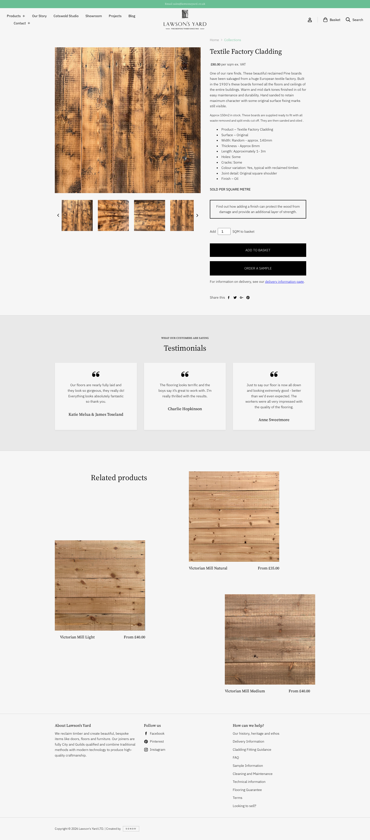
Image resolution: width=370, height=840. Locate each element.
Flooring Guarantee (247, 790)
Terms (237, 797)
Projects (115, 16)
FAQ (236, 757)
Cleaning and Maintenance (253, 773)
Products (14, 16)
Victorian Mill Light (77, 637)
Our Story (39, 16)
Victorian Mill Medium (245, 691)
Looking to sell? (244, 806)
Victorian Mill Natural (208, 568)
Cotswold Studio (66, 16)
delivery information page (284, 281)
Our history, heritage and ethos (256, 733)
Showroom (93, 16)
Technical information (249, 781)
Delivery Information (248, 741)
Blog (131, 16)
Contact (20, 23)
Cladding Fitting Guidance (252, 749)
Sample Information (248, 765)
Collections (232, 40)
